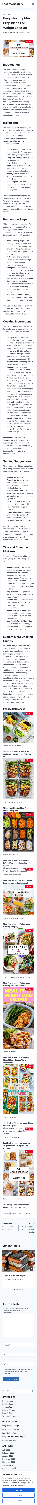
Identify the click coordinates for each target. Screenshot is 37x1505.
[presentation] (18, 1261)
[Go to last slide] (5, 1268)
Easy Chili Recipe (9, 1433)
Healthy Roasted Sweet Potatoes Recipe (28, 1228)
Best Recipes (7, 14)
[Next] (31, 1268)
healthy (7, 1213)
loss (20, 1213)
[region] (18, 1488)
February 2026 (8, 1453)
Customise (18, 1495)
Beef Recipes (7, 1401)
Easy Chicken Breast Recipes (13, 1437)
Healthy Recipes (8, 1410)
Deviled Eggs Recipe (10, 1440)
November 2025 (8, 1462)
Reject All (18, 1501)
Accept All (18, 1490)
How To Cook (7, 1413)
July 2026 (6, 1450)
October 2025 (7, 1465)
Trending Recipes (9, 1416)
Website (7, 1364)
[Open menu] (33, 3)
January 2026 (7, 1456)
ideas (14, 1213)
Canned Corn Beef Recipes (7, 1226)
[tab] (14, 1289)
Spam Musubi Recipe (15, 1275)
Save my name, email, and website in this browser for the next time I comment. (18, 1372)
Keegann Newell (10, 32)
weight (27, 1213)
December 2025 (8, 1459)
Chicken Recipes (8, 1407)
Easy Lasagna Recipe (10, 1429)
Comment (7, 1312)
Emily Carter (11, 1279)
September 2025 (9, 1468)
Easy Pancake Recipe (10, 1426)
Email (7, 1355)
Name (7, 1345)
